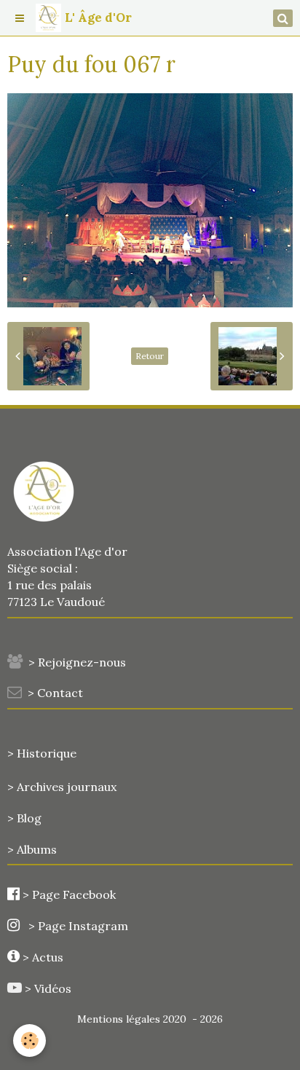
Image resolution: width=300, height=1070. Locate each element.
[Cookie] (29, 1040)
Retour (149, 355)
